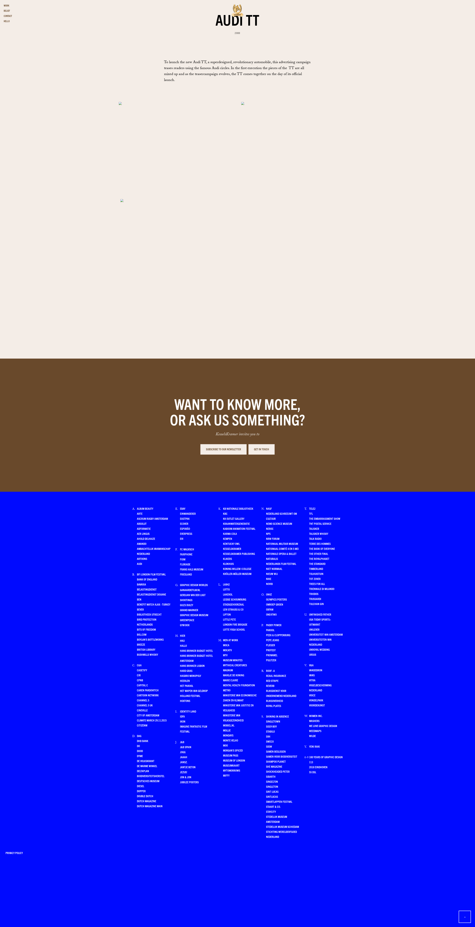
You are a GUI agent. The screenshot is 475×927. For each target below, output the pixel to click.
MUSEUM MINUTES (233, 660)
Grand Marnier (189, 610)
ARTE (139, 513)
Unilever (314, 629)
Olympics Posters (276, 599)
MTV (225, 655)
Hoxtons (185, 700)
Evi (181, 538)
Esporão (185, 528)
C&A (139, 665)
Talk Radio (315, 538)
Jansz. (183, 762)
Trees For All (317, 584)
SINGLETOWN (273, 721)
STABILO (270, 731)
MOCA (226, 645)
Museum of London (234, 760)
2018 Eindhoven (318, 767)
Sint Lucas (272, 791)
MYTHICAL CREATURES (235, 665)
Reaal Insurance (276, 675)
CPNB (140, 680)
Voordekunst (317, 705)
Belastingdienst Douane (151, 594)
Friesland (186, 574)
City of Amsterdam (148, 715)
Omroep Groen (274, 604)
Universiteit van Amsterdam (326, 634)
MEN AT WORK (230, 640)
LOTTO (226, 589)
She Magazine (274, 766)
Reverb (270, 685)
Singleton (272, 786)
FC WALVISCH (187, 549)
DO (138, 746)
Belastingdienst (147, 589)
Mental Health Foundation (239, 685)
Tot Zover (315, 578)
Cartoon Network (148, 695)
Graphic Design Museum (194, 615)
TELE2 (312, 508)
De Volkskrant (145, 761)
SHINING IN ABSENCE (277, 716)
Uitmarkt (314, 624)
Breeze (141, 644)
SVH (268, 736)
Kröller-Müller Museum (237, 573)
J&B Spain (185, 747)
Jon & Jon (185, 777)
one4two (271, 614)
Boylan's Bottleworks (150, 639)
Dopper (141, 791)
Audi (139, 563)
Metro (226, 690)
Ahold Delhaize (146, 538)
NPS (268, 533)
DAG (139, 736)
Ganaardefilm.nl (190, 590)
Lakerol (227, 594)
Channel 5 (143, 700)
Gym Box (184, 625)
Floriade (185, 564)
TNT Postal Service (320, 523)
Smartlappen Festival (279, 801)
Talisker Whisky (318, 533)
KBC (225, 513)
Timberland (316, 568)
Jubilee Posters (189, 782)
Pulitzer (271, 660)
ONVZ (269, 594)
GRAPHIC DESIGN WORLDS (194, 585)
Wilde (312, 736)
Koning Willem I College (237, 568)
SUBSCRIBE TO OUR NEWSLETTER (223, 449)
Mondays (228, 735)
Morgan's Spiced (233, 750)
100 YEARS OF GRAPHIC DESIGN (326, 757)
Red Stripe (272, 680)
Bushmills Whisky (147, 654)
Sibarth (271, 776)
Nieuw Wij (272, 573)
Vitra (312, 680)
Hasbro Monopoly (190, 675)
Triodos (313, 594)
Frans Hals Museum (191, 569)
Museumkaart (231, 765)
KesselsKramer (232, 548)
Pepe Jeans (272, 640)
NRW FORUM (272, 538)
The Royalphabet (319, 558)
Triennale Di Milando (321, 589)
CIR (139, 675)
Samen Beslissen (276, 751)
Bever (140, 609)
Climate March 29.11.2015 (152, 720)
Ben (139, 599)
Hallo (183, 645)
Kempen (227, 538)
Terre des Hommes (320, 543)
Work (6, 5)
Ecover (184, 523)
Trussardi (315, 599)
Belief (7, 10)
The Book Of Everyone (322, 548)
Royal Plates (273, 706)
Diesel (140, 786)
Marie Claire (230, 680)
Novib (269, 584)
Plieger (270, 645)
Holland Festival (190, 695)
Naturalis (272, 558)
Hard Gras (186, 670)
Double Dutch (145, 796)
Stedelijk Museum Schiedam (282, 826)
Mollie (227, 730)
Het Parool (186, 685)
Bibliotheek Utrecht (149, 614)
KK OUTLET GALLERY (233, 518)
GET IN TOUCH (261, 449)
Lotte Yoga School (234, 629)
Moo (225, 745)
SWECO (270, 741)
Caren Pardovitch (148, 690)
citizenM (142, 725)
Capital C (142, 685)
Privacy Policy (14, 853)
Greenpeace (187, 620)
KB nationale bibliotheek (238, 508)
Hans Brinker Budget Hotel (196, 650)
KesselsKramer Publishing (239, 553)
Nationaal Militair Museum (282, 543)
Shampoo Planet (276, 761)
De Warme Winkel (147, 766)
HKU (182, 640)
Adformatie (144, 528)
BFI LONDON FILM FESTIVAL (151, 574)
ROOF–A (270, 670)
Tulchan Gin (316, 604)
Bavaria (141, 584)
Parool (270, 630)
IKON (182, 721)
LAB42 (226, 584)
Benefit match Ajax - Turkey (153, 604)
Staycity (271, 811)
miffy (226, 775)
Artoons (142, 558)
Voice (312, 695)
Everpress (186, 533)
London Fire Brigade (235, 624)
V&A (311, 665)
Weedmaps (315, 731)
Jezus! (183, 772)
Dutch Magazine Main (150, 806)
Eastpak (185, 518)
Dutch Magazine (146, 801)
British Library (146, 649)
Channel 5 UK (145, 705)
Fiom (182, 559)
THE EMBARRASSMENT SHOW (324, 518)
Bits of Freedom (146, 629)
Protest (271, 650)
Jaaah (183, 757)
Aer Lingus (143, 533)
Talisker (314, 528)
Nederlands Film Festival (281, 563)
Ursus (312, 654)
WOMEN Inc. (315, 716)
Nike (268, 578)
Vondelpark (316, 700)
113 (311, 762)
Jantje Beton (188, 767)
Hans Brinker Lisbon (192, 665)
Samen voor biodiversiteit (281, 756)
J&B (182, 742)
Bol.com (141, 634)
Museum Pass (230, 755)
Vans (312, 675)
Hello (7, 21)
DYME (140, 756)
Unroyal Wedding (319, 649)
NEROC (269, 528)
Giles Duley (186, 605)
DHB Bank (142, 741)
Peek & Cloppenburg (278, 635)
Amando (141, 543)
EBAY (182, 508)
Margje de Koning (233, 675)
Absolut (142, 523)
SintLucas (272, 796)
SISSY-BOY (271, 726)
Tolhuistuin (316, 573)
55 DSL (312, 772)
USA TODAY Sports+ (320, 619)
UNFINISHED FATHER (320, 614)
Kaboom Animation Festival (239, 528)
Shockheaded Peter (278, 771)
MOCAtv (227, 650)
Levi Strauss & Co (233, 609)
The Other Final (318, 553)
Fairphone (186, 554)
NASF (269, 508)
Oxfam (269, 609)
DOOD (140, 751)
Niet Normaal (274, 568)
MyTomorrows (231, 770)
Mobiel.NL (228, 725)
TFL (311, 513)
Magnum (228, 670)
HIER (182, 635)
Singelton (272, 781)
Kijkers (227, 558)
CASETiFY (142, 670)
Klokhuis (228, 563)
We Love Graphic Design (323, 726)
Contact (8, 15)
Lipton (227, 614)
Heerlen (185, 680)
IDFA (182, 716)
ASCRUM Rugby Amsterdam (152, 518)
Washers (314, 721)
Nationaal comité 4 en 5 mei (282, 548)
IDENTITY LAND (188, 711)
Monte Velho (230, 740)
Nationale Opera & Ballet (281, 553)
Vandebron (315, 670)
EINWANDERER (188, 513)
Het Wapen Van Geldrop (194, 690)
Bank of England (147, 579)
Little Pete (229, 619)
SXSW (269, 746)
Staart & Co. (273, 806)
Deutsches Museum (148, 781)
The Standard (317, 563)
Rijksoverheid (274, 700)
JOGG (183, 752)
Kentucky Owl (231, 543)
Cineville (142, 710)
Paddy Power (273, 625)
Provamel (271, 655)
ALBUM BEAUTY (145, 508)
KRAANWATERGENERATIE (236, 523)
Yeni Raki (314, 746)
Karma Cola (230, 533)
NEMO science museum (279, 523)
